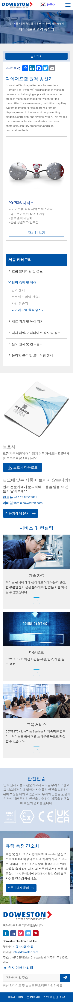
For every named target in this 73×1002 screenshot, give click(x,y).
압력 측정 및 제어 (29, 23)
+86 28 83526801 (25, 497)
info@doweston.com (28, 503)
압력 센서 (18, 290)
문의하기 (36, 56)
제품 (16, 23)
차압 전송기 (19, 303)
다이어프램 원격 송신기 (52, 23)
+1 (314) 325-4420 (23, 946)
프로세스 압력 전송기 (26, 296)
